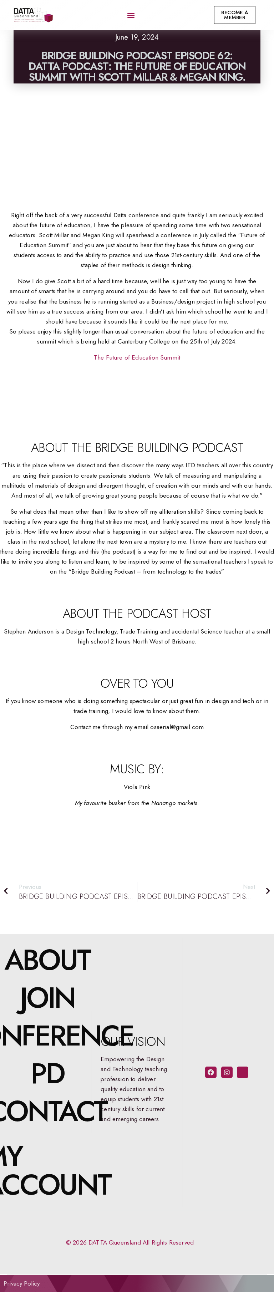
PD (47, 1073)
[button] (131, 15)
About (47, 960)
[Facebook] (211, 1072)
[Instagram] (227, 1072)
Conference (47, 1035)
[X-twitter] (242, 1072)
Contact (47, 1111)
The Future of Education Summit (137, 357)
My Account (47, 1170)
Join (47, 998)
